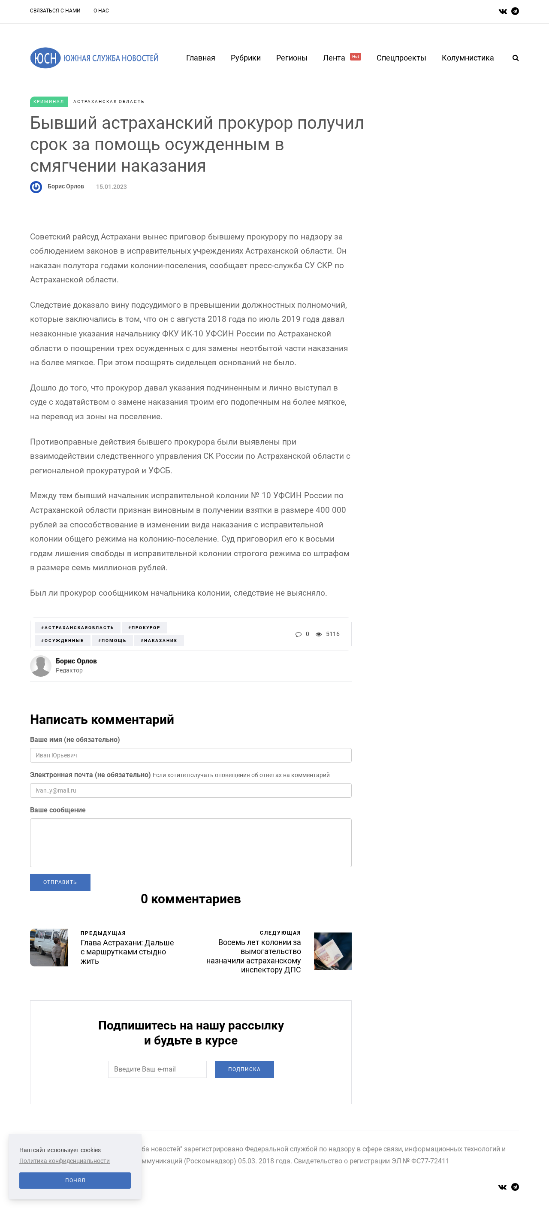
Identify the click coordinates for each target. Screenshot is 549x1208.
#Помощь (112, 640)
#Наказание (159, 640)
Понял (75, 1181)
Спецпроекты (401, 57)
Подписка (244, 1069)
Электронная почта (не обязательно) (90, 775)
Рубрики (246, 57)
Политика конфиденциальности (64, 1160)
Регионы (292, 57)
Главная (200, 57)
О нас (101, 11)
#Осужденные (62, 640)
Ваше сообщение (58, 810)
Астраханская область (109, 101)
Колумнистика (468, 57)
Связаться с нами (55, 11)
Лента (341, 57)
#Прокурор (144, 627)
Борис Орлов (66, 186)
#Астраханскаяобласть (77, 627)
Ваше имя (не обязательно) (75, 740)
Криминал (48, 101)
